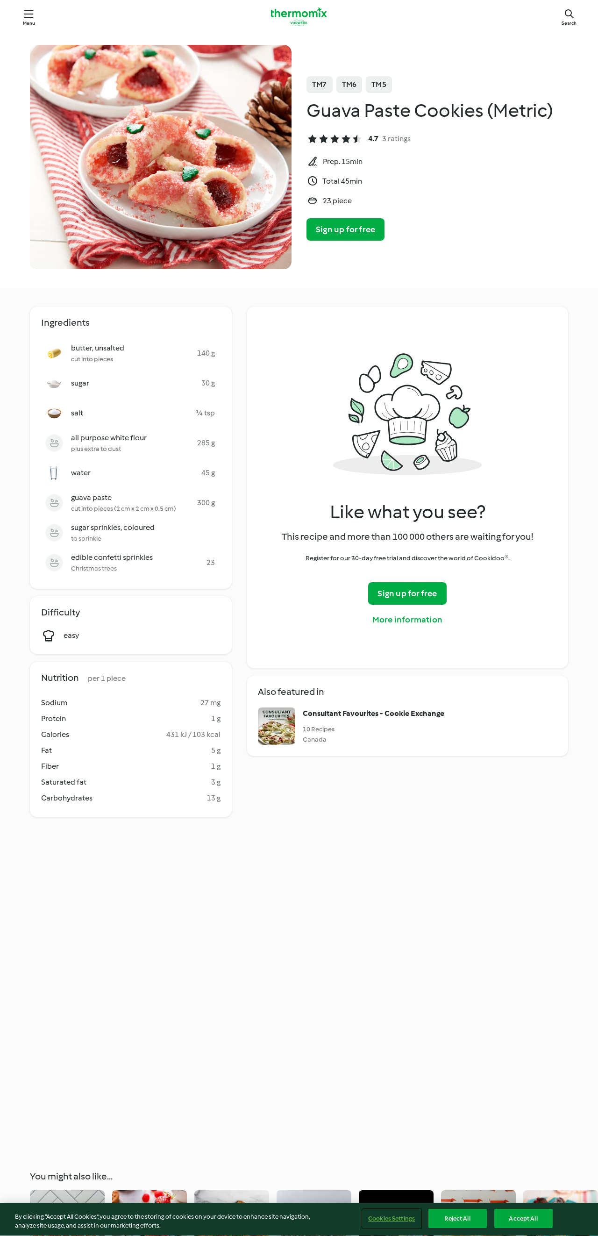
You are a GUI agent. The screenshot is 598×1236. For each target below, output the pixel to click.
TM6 (349, 84)
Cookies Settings (391, 1218)
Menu (29, 23)
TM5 (378, 84)
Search (569, 23)
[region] (299, 1219)
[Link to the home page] (299, 16)
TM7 (319, 84)
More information (407, 619)
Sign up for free (345, 229)
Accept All (523, 1218)
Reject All (457, 1218)
